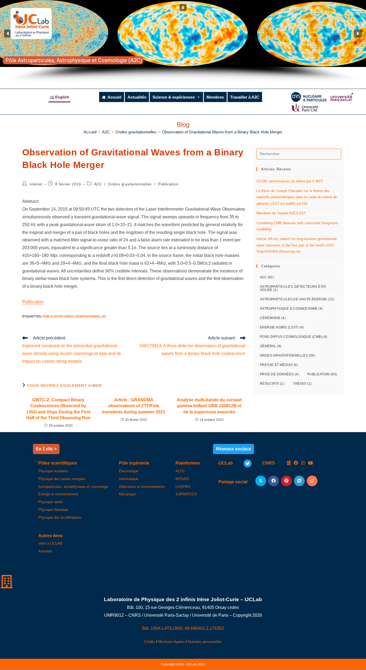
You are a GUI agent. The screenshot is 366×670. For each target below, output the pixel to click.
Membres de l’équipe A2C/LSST (281, 213)
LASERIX (183, 487)
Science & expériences (173, 97)
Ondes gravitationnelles (130, 184)
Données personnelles (205, 642)
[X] (288, 463)
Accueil (114, 97)
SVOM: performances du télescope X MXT (289, 181)
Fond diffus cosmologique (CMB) (293, 337)
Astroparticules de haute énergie (297, 299)
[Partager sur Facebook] (273, 481)
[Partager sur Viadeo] (312, 481)
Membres (215, 97)
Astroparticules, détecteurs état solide (293, 288)
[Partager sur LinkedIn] (299, 481)
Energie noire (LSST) (282, 327)
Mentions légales (171, 642)
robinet (35, 184)
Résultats (272, 383)
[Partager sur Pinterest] (286, 481)
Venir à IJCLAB (50, 543)
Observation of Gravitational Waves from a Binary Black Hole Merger (222, 132)
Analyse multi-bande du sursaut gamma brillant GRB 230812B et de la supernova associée (209, 406)
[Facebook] (296, 463)
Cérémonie (273, 318)
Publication (168, 184)
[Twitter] (248, 463)
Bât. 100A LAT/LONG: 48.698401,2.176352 (183, 628)
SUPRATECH (186, 494)
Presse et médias (279, 365)
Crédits (149, 642)
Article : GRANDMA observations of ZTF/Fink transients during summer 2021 (133, 406)
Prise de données (279, 374)
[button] (183, 7)
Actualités (137, 97)
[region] (183, 41)
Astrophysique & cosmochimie (291, 308)
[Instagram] (303, 463)
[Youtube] (310, 463)
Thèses (302, 383)
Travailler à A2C (244, 97)
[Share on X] (260, 481)
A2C (98, 184)
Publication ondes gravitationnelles (74, 316)
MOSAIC (182, 479)
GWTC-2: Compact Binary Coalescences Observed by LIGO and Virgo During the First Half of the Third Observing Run (58, 409)
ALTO (179, 471)
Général (270, 346)
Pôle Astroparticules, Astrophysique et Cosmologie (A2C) (73, 60)
